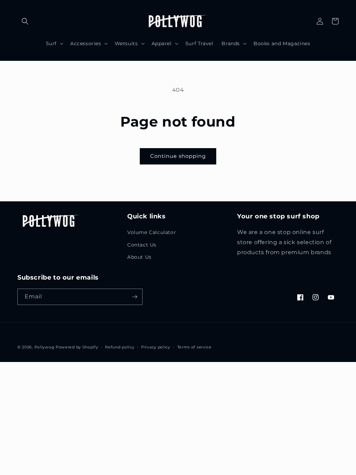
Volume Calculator (151, 232)
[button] (25, 21)
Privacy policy (155, 347)
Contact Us (141, 245)
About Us (139, 257)
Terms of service (194, 347)
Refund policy (119, 347)
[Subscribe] (134, 297)
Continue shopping (178, 156)
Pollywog (44, 347)
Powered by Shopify (77, 347)
